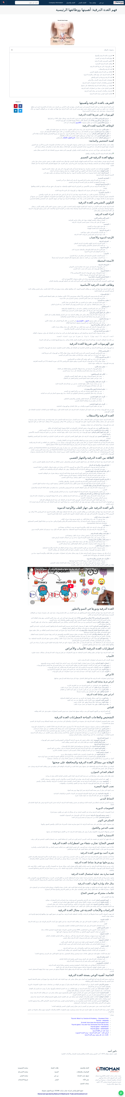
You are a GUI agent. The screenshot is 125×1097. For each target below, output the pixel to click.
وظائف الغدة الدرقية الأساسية (103, 64)
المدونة (57, 1072)
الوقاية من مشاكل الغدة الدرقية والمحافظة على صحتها (96, 85)
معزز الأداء (86, 1079)
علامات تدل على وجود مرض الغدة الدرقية (97, 1035)
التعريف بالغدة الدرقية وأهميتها (103, 55)
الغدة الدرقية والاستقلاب (105, 69)
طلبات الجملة (55, 1068)
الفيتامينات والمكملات (83, 1072)
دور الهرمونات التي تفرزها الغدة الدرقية (101, 66)
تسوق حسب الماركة (83, 1076)
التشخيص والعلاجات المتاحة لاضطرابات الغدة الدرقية (97, 83)
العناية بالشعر (82, 2)
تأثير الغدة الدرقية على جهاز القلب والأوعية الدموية (98, 74)
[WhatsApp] (121, 1093)
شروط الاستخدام (23, 1079)
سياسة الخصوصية (23, 1068)
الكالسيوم (78, 122)
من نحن (101, 2)
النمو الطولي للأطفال (69, 138)
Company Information (56, 2)
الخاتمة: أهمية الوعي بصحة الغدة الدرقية (101, 94)
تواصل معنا (93, 2)
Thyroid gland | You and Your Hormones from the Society (90, 1024)
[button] (12, 50)
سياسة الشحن (24, 1076)
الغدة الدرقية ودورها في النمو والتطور (101, 77)
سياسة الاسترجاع (23, 1072)
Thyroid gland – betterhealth (99, 1028)
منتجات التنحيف (84, 1083)
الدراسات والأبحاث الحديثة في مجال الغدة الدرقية (98, 91)
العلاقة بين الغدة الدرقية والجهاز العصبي (101, 72)
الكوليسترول (79, 321)
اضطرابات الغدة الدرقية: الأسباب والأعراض (100, 80)
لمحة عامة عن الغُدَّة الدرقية (101, 1031)
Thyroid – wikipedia (102, 1020)
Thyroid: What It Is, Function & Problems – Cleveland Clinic (90, 1018)
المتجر (57, 1079)
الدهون (87, 321)
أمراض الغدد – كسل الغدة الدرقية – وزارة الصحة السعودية (92, 1033)
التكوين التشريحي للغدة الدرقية (103, 61)
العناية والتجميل (70, 2)
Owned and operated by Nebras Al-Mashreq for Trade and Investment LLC (62, 1094)
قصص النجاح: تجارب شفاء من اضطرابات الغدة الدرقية (96, 88)
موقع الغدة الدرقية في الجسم (103, 58)
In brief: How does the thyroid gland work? (95, 1022)
